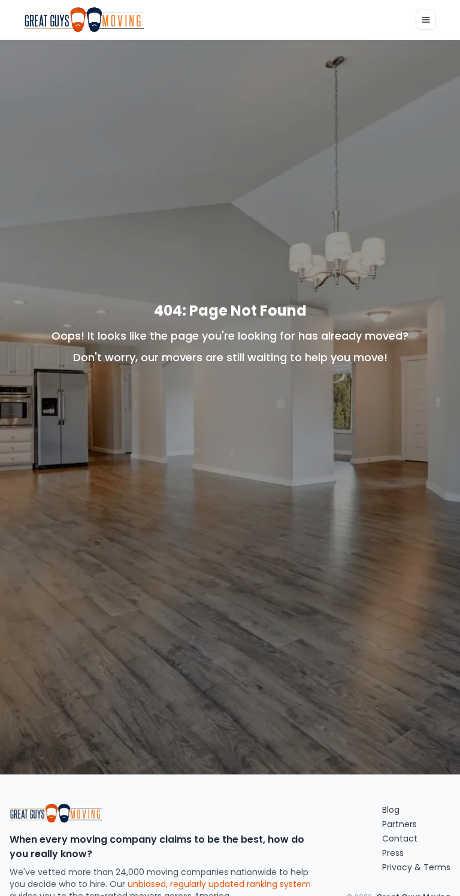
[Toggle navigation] (426, 20)
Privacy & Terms (416, 867)
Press (393, 853)
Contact (399, 838)
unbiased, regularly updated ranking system (219, 884)
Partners (399, 824)
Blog (391, 810)
